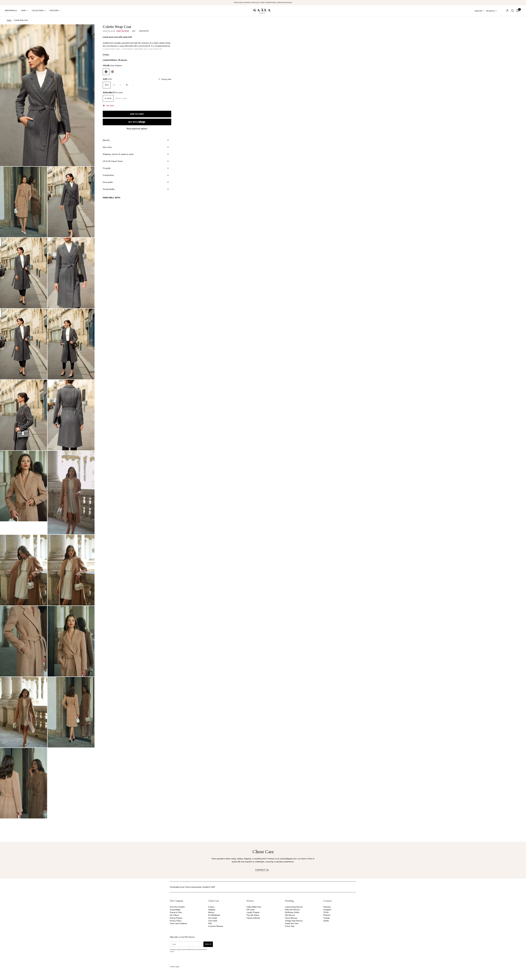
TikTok (326, 912)
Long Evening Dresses (294, 907)
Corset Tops (290, 926)
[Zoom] (88, 30)
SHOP (23, 11)
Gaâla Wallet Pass (254, 907)
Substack (327, 907)
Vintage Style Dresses (294, 921)
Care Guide (212, 921)
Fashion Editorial (253, 918)
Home (9, 20)
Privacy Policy (175, 921)
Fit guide (107, 168)
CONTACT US (262, 870)
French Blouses (291, 918)
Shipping (211, 910)
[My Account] (507, 10)
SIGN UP (208, 944)
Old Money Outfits (292, 912)
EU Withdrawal (214, 915)
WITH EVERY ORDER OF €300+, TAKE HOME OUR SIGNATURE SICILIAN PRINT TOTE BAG (262, 2)
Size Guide (212, 918)
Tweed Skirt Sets (291, 924)
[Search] (512, 10)
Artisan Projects (176, 918)
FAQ (210, 924)
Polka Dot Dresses (292, 910)
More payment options (137, 128)
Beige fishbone (112, 71)
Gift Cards (251, 910)
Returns (211, 912)
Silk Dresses (290, 915)
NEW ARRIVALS (11, 11)
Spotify (326, 921)
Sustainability (109, 189)
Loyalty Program (253, 912)
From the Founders (177, 907)
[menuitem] (12, 10)
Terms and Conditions (178, 924)
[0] (517, 10)
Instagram (327, 910)
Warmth (106, 140)
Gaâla (177, 966)
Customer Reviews (215, 926)
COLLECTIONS (38, 11)
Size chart (107, 147)
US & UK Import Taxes (113, 161)
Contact (211, 907)
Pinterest (326, 915)
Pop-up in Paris (176, 912)
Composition (108, 175)
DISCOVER (54, 11)
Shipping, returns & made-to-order (118, 154)
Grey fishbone (106, 71)
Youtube (326, 918)
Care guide (108, 182)
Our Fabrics (174, 915)
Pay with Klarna (253, 915)
